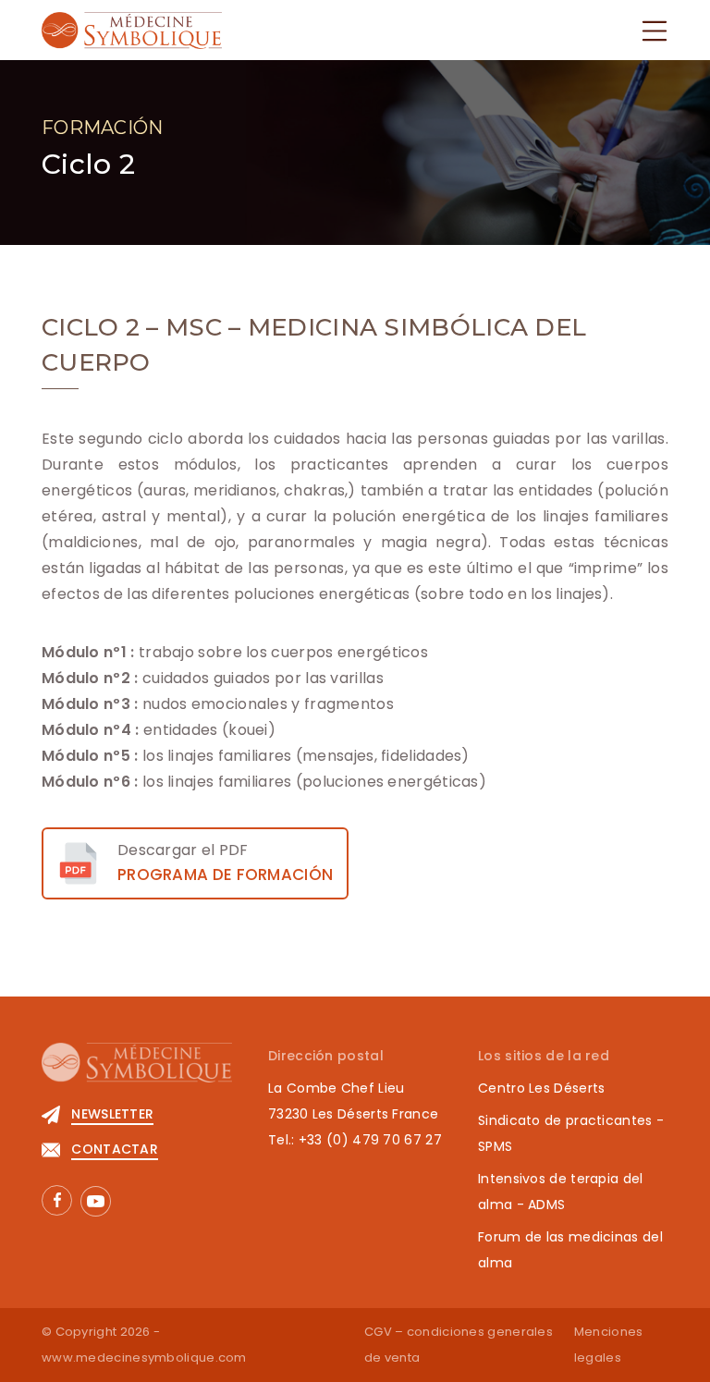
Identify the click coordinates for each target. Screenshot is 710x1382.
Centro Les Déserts (541, 1088)
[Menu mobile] (654, 30)
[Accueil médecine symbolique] (137, 1072)
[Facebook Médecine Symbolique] (57, 1200)
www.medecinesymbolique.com (144, 1357)
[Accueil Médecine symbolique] (132, 29)
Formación (103, 127)
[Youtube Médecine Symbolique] (95, 1201)
